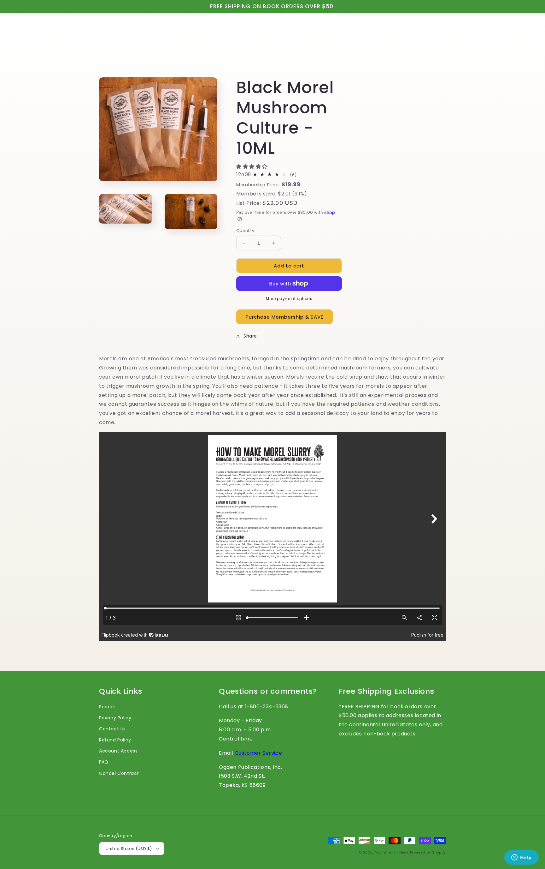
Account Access (118, 751)
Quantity (245, 231)
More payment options (289, 298)
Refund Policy (115, 740)
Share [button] (250, 336)
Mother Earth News (392, 852)
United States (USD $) (129, 849)
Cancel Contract (119, 773)
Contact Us (112, 729)
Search (107, 707)
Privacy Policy (115, 718)
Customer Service (258, 753)
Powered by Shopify (428, 852)
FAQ (103, 762)
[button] (252, 166)
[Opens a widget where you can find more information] (521, 858)
